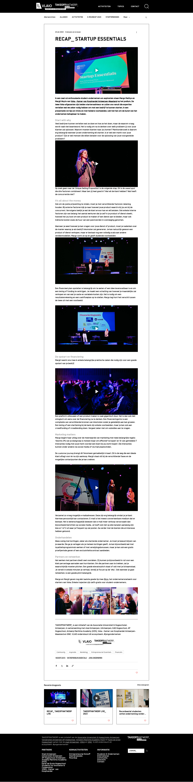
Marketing (84, 652)
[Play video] (96, 70)
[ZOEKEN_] (146, 751)
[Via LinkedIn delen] (67, 666)
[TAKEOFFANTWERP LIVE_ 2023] (96, 698)
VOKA (82, 742)
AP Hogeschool (68, 740)
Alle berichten (49, 17)
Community (61, 652)
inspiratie (72, 652)
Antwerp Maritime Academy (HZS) (90, 740)
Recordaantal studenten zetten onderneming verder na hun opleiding (131, 712)
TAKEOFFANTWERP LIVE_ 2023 (94, 712)
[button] (146, 17)
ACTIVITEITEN (77, 17)
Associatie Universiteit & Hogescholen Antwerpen (99, 737)
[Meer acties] (136, 32)
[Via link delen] (73, 666)
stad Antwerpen (72, 742)
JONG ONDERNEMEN (95, 658)
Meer (126, 17)
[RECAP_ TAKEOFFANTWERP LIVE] (60, 698)
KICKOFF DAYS (60, 658)
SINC (90, 742)
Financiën (118, 652)
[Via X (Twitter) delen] (62, 666)
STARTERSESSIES (112, 17)
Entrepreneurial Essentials (101, 652)
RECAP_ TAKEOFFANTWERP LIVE (59, 712)
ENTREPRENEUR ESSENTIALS (77, 658)
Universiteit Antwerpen (52, 740)
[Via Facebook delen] (56, 666)
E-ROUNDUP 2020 (94, 17)
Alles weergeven (143, 685)
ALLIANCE (63, 17)
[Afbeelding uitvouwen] (68, 601)
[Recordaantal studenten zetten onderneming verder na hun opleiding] (133, 698)
